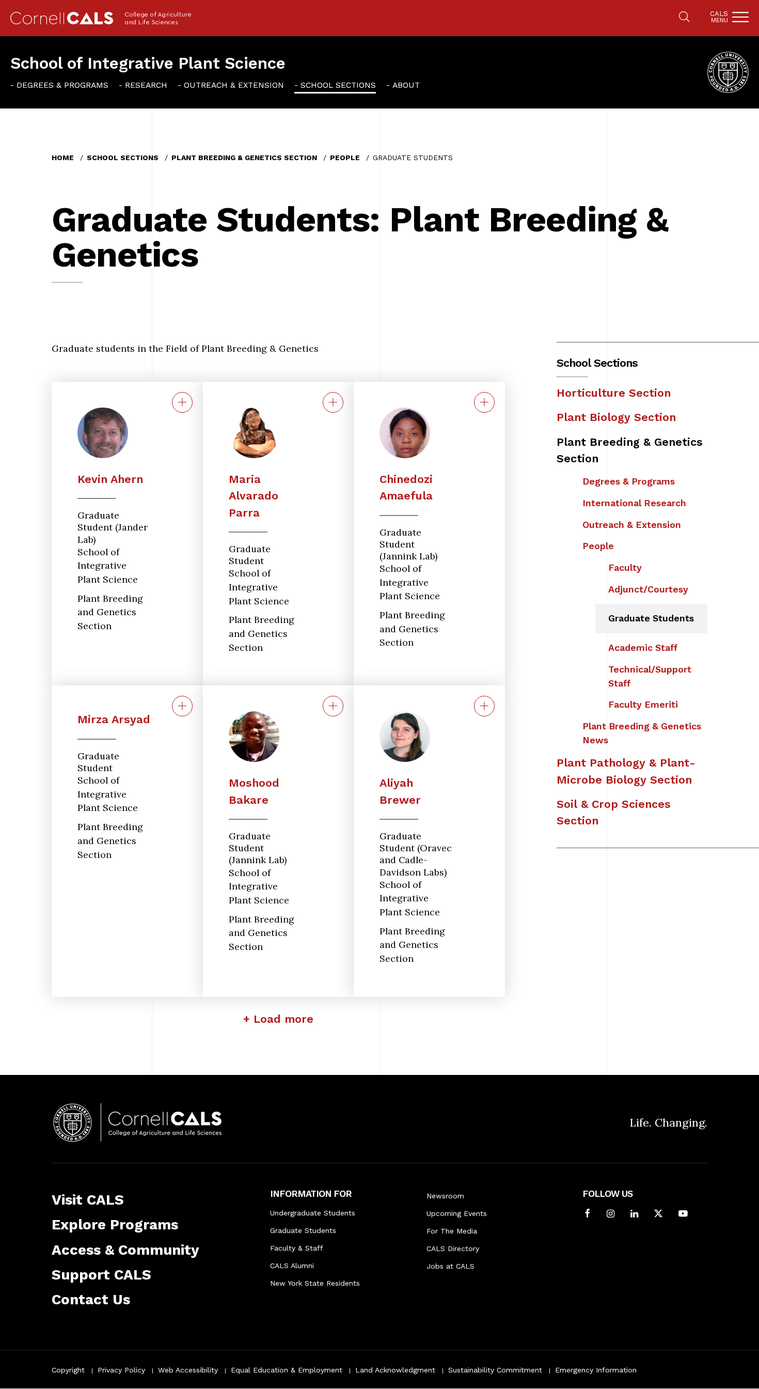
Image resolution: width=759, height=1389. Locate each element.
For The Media (451, 1231)
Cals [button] (719, 16)
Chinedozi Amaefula (406, 487)
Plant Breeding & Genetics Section (244, 157)
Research (146, 85)
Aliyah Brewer (400, 791)
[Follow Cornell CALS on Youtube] (683, 1215)
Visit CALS (88, 1199)
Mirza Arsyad (113, 719)
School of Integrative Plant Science (148, 63)
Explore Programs (115, 1224)
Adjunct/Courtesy (648, 589)
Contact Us (91, 1299)
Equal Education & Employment (286, 1370)
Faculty (625, 567)
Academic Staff (643, 647)
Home (63, 157)
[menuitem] (59, 85)
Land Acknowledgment (395, 1370)
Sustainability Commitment (495, 1370)
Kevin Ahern (110, 479)
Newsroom (445, 1196)
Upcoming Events (456, 1213)
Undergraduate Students (312, 1213)
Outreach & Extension (234, 85)
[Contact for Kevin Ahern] (182, 402)
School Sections (338, 85)
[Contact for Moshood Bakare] (333, 706)
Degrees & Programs (62, 85)
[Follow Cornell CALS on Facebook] (587, 1215)
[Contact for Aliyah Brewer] (484, 706)
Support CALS (101, 1274)
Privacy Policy (121, 1370)
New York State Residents (315, 1283)
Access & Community (125, 1249)
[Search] (684, 17)
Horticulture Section (614, 392)
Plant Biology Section (616, 417)
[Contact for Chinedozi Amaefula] (484, 402)
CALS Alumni (292, 1265)
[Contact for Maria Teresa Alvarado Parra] (333, 402)
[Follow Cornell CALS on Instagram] (610, 1215)
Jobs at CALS (450, 1266)
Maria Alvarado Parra (253, 496)
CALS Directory (452, 1248)
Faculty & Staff (296, 1248)
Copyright (68, 1370)
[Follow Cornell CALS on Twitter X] (658, 1215)
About (406, 85)
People (345, 157)
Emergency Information (596, 1370)
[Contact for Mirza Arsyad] (182, 706)
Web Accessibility (188, 1370)
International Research (634, 502)
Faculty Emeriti (643, 704)
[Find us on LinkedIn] (634, 1215)
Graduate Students (651, 618)
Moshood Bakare (254, 791)
